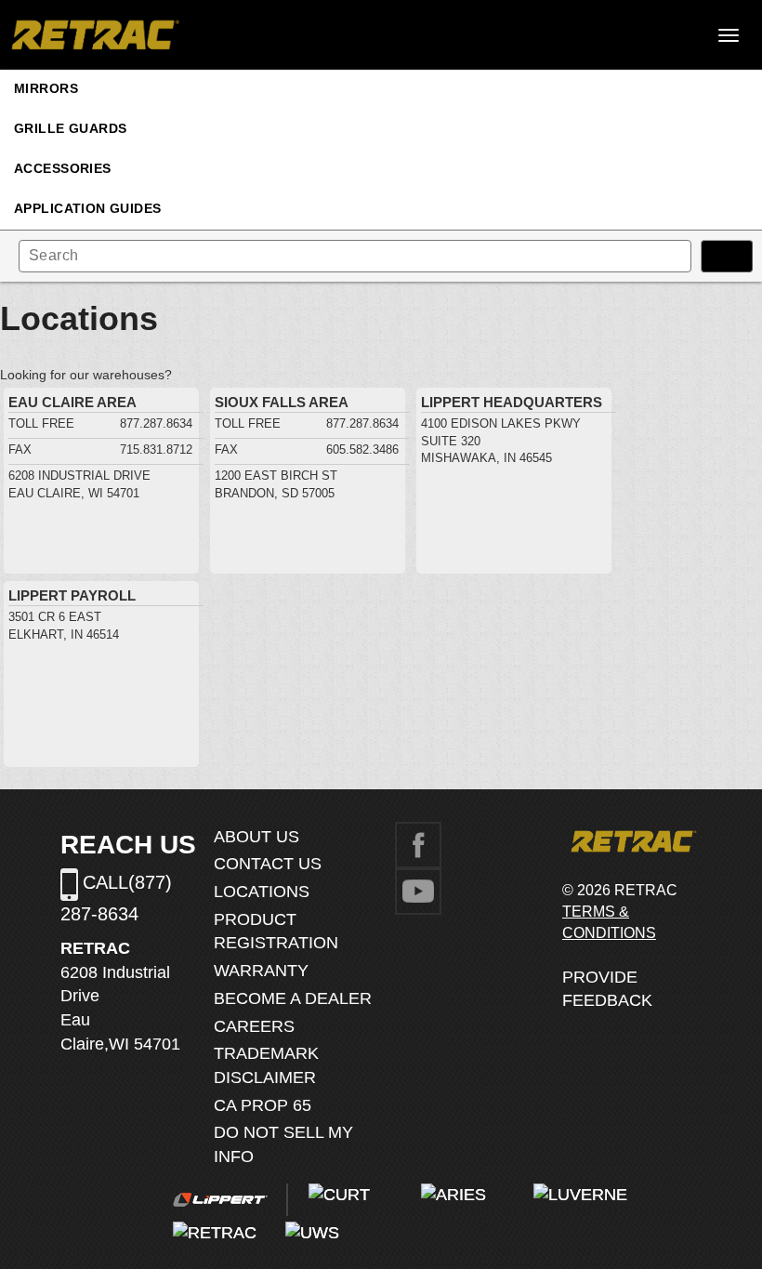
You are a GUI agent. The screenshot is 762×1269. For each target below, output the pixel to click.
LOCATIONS (261, 891)
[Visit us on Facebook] (418, 843)
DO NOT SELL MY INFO (283, 1144)
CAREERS (254, 1026)
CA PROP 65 (262, 1105)
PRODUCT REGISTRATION (276, 931)
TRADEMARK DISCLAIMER (266, 1065)
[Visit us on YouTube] (418, 889)
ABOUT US (256, 836)
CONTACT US (268, 863)
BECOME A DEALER (293, 998)
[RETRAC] (93, 34)
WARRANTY (261, 970)
